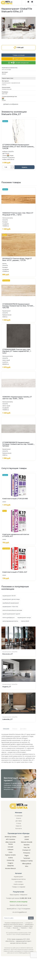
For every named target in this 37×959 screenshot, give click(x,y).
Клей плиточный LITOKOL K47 (14, 572)
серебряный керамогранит (10, 603)
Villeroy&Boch (26, 863)
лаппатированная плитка (10, 621)
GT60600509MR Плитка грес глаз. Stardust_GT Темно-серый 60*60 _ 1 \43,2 (16, 351)
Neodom (26, 845)
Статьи (18, 823)
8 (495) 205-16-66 (25, 898)
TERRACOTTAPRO (26, 861)
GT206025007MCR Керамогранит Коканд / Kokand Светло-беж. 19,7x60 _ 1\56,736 (18, 306)
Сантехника (18, 882)
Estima (10, 858)
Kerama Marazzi (10, 868)
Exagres (10, 863)
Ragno (26, 855)
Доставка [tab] (23, 729)
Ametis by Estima (10, 837)
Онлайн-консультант (22, 63)
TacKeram (26, 858)
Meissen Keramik (26, 842)
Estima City (10, 860)
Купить (24, 167)
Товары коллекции (19, 55)
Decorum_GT (7, 654)
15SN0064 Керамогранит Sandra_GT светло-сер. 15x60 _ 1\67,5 (17, 398)
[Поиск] (24, 2)
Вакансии (15, 928)
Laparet (26, 837)
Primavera (26, 853)
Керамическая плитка (18, 879)
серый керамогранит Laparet (11, 614)
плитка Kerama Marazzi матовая (12, 610)
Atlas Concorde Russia (10, 843)
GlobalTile (11, 151)
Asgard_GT (6, 687)
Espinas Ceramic (10, 855)
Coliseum (10, 849)
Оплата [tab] (14, 729)
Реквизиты (24, 928)
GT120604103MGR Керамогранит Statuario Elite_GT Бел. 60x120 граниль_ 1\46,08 (18, 146)
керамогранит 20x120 (8, 596)
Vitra (26, 866)
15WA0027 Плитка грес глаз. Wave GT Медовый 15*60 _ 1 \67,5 (17, 214)
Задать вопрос (20, 59)
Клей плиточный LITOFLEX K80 (15, 499)
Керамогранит (6, 652)
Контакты (18, 828)
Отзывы (8, 928)
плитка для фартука (8, 617)
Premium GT (26, 850)
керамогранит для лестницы (11, 599)
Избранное (23, 895)
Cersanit (10, 847)
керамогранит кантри (24, 617)
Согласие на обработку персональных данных (18, 923)
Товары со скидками (18, 887)
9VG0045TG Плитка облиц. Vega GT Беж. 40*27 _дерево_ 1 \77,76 (17, 259)
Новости (18, 826)
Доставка (18, 821)
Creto (10, 852)
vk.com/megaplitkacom (20, 912)
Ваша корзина (14, 895)
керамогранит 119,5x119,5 (10, 606)
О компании (18, 816)
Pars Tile (27, 847)
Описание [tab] (6, 729)
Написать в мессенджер (18, 902)
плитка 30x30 (25, 621)
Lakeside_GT (7, 719)
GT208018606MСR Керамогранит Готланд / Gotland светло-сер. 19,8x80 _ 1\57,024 (18, 444)
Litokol (4, 502)
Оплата (18, 818)
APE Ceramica (10, 839)
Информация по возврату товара (23, 926)
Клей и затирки (18, 884)
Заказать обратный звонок (18, 905)
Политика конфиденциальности (14, 923)
